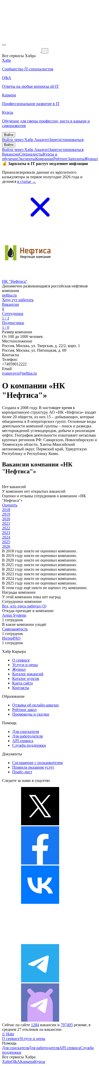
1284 (35, 1025)
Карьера (27, 1061)
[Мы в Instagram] (40, 942)
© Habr (8, 1034)
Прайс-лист (22, 772)
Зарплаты (76, 159)
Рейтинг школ (24, 709)
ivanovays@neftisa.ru (19, 373)
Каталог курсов (25, 678)
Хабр (6, 1061)
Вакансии (10, 154)
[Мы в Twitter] (40, 824)
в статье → (26, 181)
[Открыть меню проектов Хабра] (4, 45)
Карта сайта (22, 683)
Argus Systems (14, 615)
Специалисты (31, 154)
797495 (67, 1025)
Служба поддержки (29, 745)
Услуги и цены (25, 665)
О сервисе (21, 660)
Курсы (39, 1061)
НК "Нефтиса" (14, 281)
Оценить (9, 505)
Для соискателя (25, 731)
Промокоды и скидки (30, 714)
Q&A (15, 1061)
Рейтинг (60, 159)
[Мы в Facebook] (40, 863)
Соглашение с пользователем (37, 762)
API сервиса (22, 741)
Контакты (20, 688)
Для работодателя (27, 736)
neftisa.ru (9, 295)
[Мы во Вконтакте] (40, 902)
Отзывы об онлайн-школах (35, 705)
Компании (44, 159)
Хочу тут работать (18, 300)
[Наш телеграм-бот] (40, 1020)
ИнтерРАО (11, 638)
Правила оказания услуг (33, 767)
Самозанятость (15, 629)
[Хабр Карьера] (22, 50)
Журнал (91, 159)
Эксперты (26, 159)
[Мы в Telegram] (40, 981)
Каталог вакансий (27, 674)
